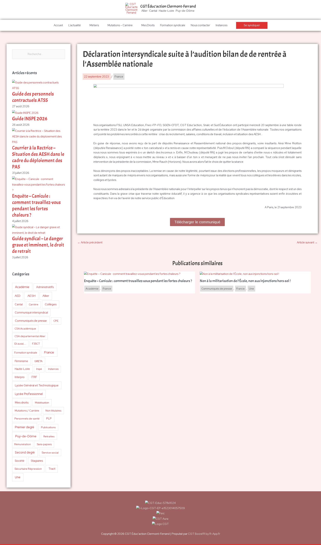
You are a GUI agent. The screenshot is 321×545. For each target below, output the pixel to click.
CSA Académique (25, 328)
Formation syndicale (172, 25)
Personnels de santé (27, 418)
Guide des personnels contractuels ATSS (33, 97)
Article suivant (307, 242)
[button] (252, 25)
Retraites (48, 436)
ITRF (34, 377)
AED (17, 296)
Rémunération (22, 444)
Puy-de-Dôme (25, 436)
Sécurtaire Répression (28, 468)
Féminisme (21, 361)
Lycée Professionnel (29, 394)
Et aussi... (20, 343)
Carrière (33, 304)
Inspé (39, 369)
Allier (46, 296)
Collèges (50, 304)
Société (19, 460)
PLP (49, 418)
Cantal (19, 304)
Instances (221, 25)
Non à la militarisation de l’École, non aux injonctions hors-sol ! (245, 281)
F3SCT (36, 343)
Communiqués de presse (31, 321)
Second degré (25, 452)
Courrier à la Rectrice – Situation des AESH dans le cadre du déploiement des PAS (38, 157)
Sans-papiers (44, 444)
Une (17, 477)
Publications (48, 427)
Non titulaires (53, 410)
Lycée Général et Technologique (37, 385)
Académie (22, 287)
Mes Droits (148, 25)
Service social (50, 452)
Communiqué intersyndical (31, 312)
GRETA (38, 361)
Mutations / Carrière (27, 410)
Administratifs (45, 287)
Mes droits (21, 402)
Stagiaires (37, 460)
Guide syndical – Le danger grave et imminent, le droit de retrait (38, 245)
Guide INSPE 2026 (29, 119)
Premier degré (24, 427)
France (49, 352)
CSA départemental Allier (29, 336)
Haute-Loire (22, 369)
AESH (31, 296)
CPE (56, 320)
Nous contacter (200, 25)
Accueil (58, 25)
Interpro (20, 377)
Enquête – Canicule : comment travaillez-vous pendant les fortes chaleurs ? (36, 205)
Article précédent (89, 242)
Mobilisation (42, 402)
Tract (51, 469)
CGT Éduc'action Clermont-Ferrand (168, 6)
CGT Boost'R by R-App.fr (204, 534)
